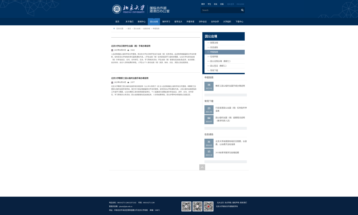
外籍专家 (190, 22)
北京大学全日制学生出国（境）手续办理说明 (130, 46)
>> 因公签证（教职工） (217, 66)
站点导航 (228, 203)
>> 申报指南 (212, 52)
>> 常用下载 (212, 70)
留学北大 (178, 22)
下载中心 (239, 22)
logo (149, 9)
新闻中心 (142, 22)
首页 (117, 22)
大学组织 (227, 22)
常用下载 (208, 101)
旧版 (222, 4)
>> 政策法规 (212, 43)
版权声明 (235, 203)
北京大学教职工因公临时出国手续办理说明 (129, 78)
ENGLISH (240, 4)
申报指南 (156, 29)
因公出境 (154, 22)
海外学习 (166, 22)
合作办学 (215, 22)
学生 (209, 4)
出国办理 (146, 29)
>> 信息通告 (212, 47)
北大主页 (230, 4)
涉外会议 (203, 22)
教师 (203, 4)
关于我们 (129, 22)
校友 (215, 4)
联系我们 (243, 203)
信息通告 (208, 134)
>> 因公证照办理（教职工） (219, 61)
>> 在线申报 (212, 57)
